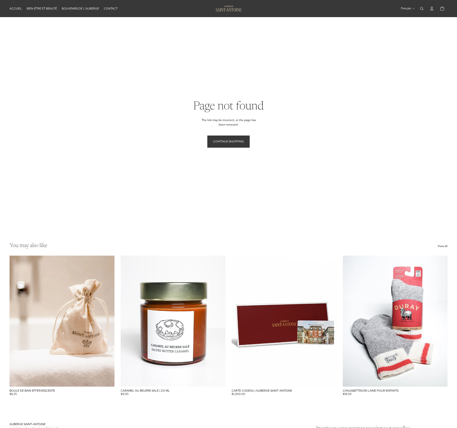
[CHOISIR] (329, 379)
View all (442, 246)
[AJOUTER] (107, 379)
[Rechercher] (422, 8)
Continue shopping (228, 141)
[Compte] (432, 8)
